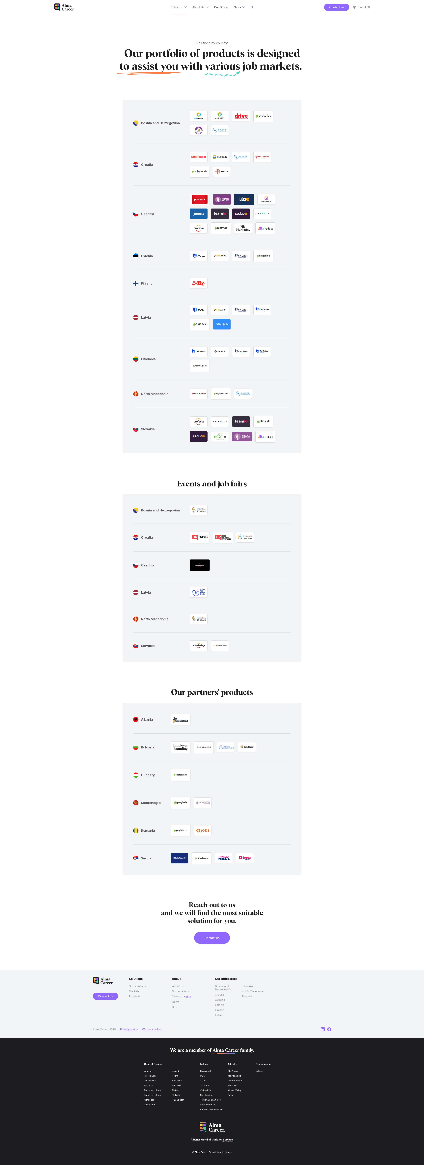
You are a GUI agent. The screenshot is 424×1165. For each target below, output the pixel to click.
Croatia (219, 994)
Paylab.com (178, 1099)
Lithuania (247, 986)
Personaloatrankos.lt (210, 1099)
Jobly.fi (259, 1071)
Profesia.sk (150, 1075)
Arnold (175, 1071)
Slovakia (246, 996)
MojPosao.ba (234, 1075)
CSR (174, 1007)
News (175, 1002)
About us (178, 986)
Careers (177, 996)
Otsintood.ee (206, 1095)
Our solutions (137, 986)
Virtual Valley (234, 1090)
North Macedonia (252, 991)
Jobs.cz (148, 1071)
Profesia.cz (150, 1080)
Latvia (218, 1015)
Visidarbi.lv (205, 1090)
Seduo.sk (177, 1085)
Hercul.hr (232, 1085)
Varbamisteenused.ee (211, 1109)
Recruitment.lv (207, 1104)
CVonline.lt (205, 1071)
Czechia (220, 999)
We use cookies (152, 1029)
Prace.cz (148, 1085)
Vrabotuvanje (235, 1080)
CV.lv (202, 1075)
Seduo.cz (177, 1080)
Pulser (231, 1095)
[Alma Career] (212, 1127)
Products (134, 996)
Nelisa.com (149, 1104)
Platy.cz (176, 1090)
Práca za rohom (152, 1090)
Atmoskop (149, 1099)
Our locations (180, 991)
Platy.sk (176, 1095)
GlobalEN (364, 7)
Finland (219, 1010)
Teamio (176, 1075)
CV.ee (203, 1080)
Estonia (219, 1004)
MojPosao (233, 1071)
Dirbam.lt (204, 1085)
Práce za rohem (152, 1095)
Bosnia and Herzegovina (223, 987)
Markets (134, 991)
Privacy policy (129, 1029)
